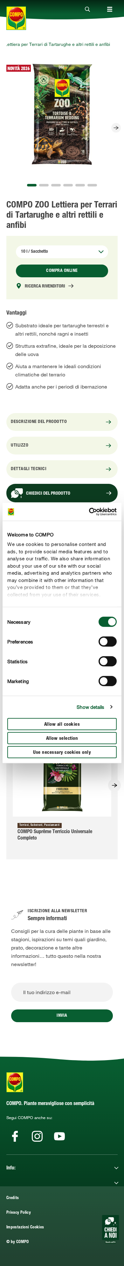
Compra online (62, 271)
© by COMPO (17, 1242)
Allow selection (62, 738)
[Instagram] (37, 1136)
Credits (12, 1198)
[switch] (108, 641)
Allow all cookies (62, 724)
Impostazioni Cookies (25, 1228)
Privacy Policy (18, 1213)
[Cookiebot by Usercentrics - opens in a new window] (89, 512)
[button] (32, 185)
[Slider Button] (116, 128)
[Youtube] (59, 1136)
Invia (62, 1016)
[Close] (87, 10)
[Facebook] (15, 1136)
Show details (90, 707)
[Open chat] (110, 1229)
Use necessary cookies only (62, 752)
